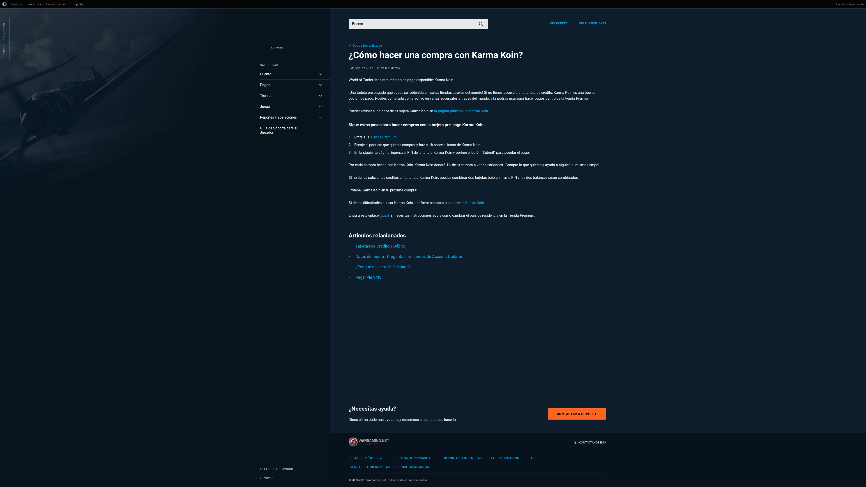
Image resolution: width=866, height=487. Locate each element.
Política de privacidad (413, 458)
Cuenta (265, 74)
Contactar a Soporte (577, 414)
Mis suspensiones (592, 23)
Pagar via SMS (368, 277)
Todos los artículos (367, 45)
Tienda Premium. (384, 137)
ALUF (534, 458)
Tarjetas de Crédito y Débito (380, 246)
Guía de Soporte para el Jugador (278, 130)
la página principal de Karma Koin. (461, 111)
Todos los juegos (4, 38)
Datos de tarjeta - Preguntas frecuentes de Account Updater (408, 256)
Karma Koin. (475, 203)
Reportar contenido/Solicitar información (481, 458)
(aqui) (384, 215)
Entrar (840, 4)
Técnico (266, 96)
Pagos (265, 85)
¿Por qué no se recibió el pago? (383, 266)
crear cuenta (856, 4)
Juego (265, 106)
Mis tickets (558, 23)
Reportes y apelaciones (278, 117)
